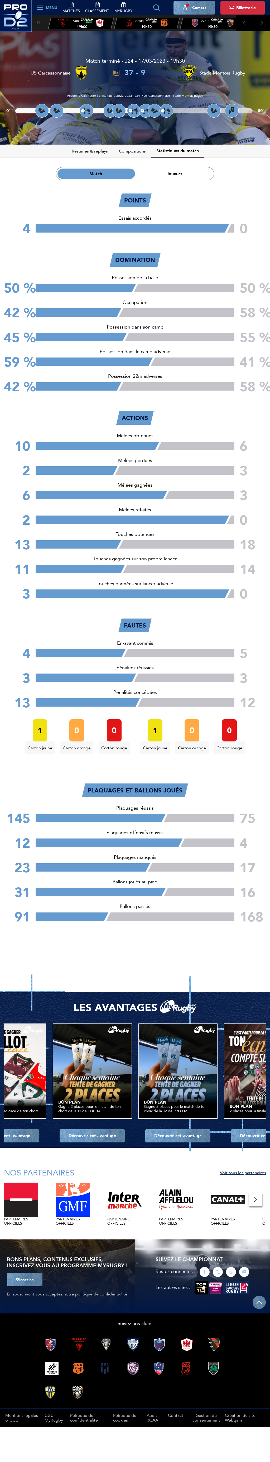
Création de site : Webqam (241, 1418)
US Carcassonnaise (51, 72)
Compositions (132, 151)
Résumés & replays (90, 151)
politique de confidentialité (101, 1294)
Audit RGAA (152, 1417)
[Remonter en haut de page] (259, 1302)
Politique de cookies (124, 1417)
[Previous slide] (244, 23)
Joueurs (174, 173)
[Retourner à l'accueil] (16, 19)
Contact (175, 1415)
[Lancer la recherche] (156, 7)
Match (95, 173)
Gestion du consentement (206, 1418)
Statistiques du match (177, 150)
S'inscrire (25, 1279)
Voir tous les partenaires (243, 1172)
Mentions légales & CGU (21, 1417)
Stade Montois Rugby (222, 72)
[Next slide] (261, 23)
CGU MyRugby (54, 1417)
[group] (81, 23)
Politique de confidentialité (84, 1417)
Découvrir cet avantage (92, 1135)
